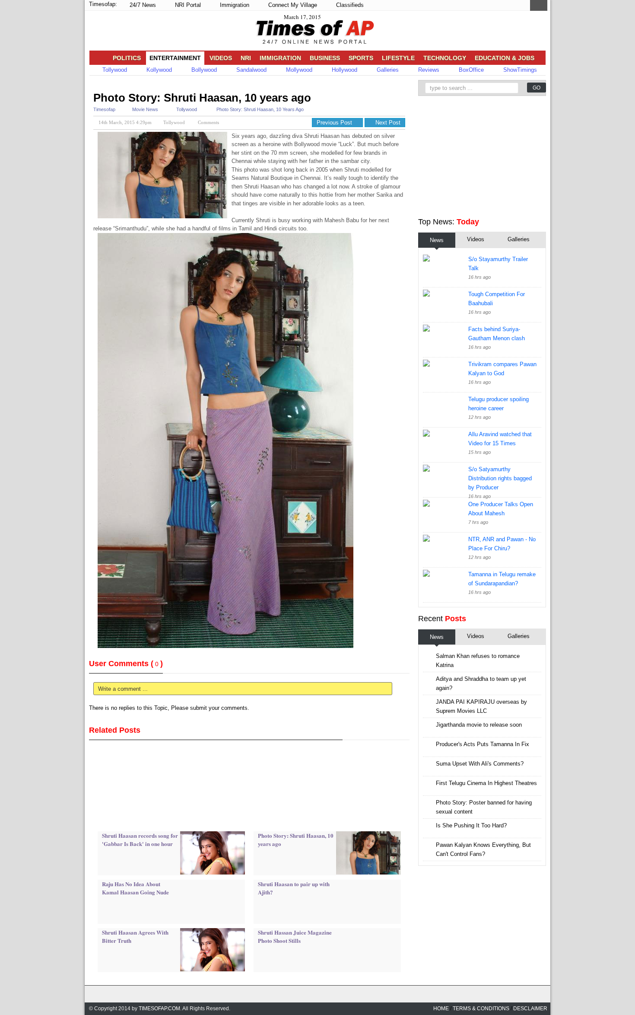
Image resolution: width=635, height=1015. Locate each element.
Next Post (387, 122)
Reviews (427, 70)
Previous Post (335, 122)
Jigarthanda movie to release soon (479, 724)
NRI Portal (187, 5)
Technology (444, 57)
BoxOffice (470, 70)
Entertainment (175, 57)
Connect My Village (292, 5)
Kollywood (158, 70)
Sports (361, 57)
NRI (246, 57)
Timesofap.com (159, 1008)
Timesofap (104, 109)
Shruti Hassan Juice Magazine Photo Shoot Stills (295, 936)
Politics (127, 57)
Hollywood (343, 70)
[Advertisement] (246, 85)
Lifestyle (398, 57)
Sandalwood (251, 70)
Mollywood (298, 70)
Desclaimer (530, 1008)
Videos (221, 57)
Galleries (387, 70)
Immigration (233, 5)
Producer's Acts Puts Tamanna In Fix (482, 744)
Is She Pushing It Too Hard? (471, 825)
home (441, 1008)
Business (325, 57)
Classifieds (349, 5)
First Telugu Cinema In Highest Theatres (486, 783)
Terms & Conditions (481, 1008)
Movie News (145, 109)
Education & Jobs (504, 57)
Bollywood (203, 70)
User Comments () (126, 663)
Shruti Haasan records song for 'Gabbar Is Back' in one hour (140, 839)
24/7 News (142, 5)
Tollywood (114, 70)
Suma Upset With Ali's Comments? (480, 763)
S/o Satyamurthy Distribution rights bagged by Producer (500, 478)
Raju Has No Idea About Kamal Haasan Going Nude (135, 888)
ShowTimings (519, 70)
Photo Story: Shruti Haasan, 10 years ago (202, 97)
